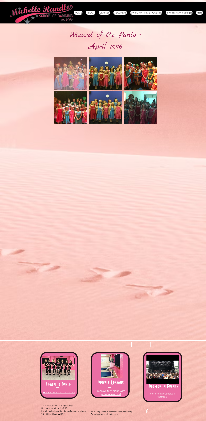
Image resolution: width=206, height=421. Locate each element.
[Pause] (151, 380)
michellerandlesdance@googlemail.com (67, 411)
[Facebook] (147, 411)
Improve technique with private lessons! (111, 392)
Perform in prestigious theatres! (162, 395)
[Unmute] (156, 380)
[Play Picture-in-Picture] (177, 380)
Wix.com (114, 414)
